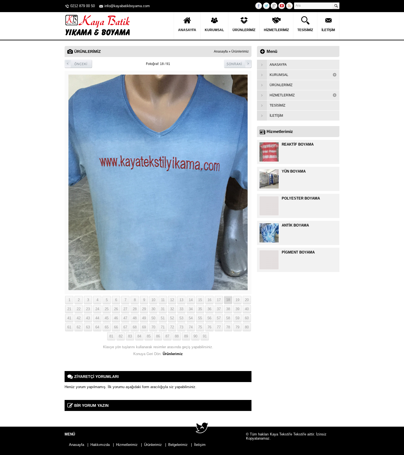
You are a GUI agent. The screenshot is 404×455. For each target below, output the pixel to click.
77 (219, 327)
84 (139, 336)
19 (237, 300)
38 (228, 309)
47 (125, 318)
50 (153, 318)
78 (228, 327)
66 (116, 327)
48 (135, 318)
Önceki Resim (78, 64)
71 (163, 327)
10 (153, 300)
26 (116, 309)
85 (149, 336)
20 (247, 300)
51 (163, 318)
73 (181, 327)
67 (125, 327)
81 (111, 336)
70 (153, 327)
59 (237, 318)
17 (219, 300)
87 (167, 336)
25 (107, 309)
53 (181, 318)
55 (200, 318)
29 (144, 309)
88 (177, 336)
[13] (158, 288)
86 (158, 336)
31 (163, 309)
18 (228, 300)
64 (97, 327)
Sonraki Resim (237, 64)
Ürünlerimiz (244, 30)
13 (181, 300)
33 (181, 309)
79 (237, 327)
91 (205, 336)
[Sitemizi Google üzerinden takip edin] (274, 5)
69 (144, 327)
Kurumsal (214, 30)
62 (79, 327)
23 (88, 309)
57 (219, 318)
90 (195, 336)
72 (172, 327)
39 (237, 309)
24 (97, 309)
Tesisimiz (305, 30)
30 (153, 309)
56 (209, 318)
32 (172, 309)
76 (209, 327)
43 (88, 318)
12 (172, 300)
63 (88, 327)
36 (209, 309)
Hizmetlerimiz (276, 30)
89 (186, 336)
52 (172, 318)
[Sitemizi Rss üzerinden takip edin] (289, 5)
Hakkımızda (100, 445)
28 (135, 309)
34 (191, 309)
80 (247, 327)
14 (191, 300)
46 (116, 318)
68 (135, 327)
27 (125, 309)
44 (97, 318)
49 (144, 318)
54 (191, 318)
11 (163, 300)
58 (228, 318)
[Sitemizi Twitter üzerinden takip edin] (266, 5)
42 (79, 318)
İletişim (328, 30)
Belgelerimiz (178, 445)
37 (219, 309)
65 (107, 327)
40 (247, 309)
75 (200, 327)
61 (69, 327)
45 (107, 318)
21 (69, 309)
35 (200, 309)
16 (209, 300)
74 (191, 327)
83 (130, 336)
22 (79, 309)
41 (69, 318)
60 (247, 318)
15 (200, 300)
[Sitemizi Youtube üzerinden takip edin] (281, 5)
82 (121, 336)
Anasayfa (187, 30)
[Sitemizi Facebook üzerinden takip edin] (258, 5)
